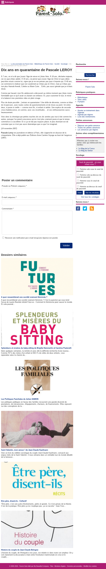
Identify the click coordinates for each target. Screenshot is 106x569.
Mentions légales (60, 566)
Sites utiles (82, 99)
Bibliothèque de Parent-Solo (44, 64)
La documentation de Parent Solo (22, 64)
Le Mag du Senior (86, 151)
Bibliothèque (82, 97)
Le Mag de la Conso (87, 148)
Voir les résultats (92, 193)
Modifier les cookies (90, 566)
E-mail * (9, 197)
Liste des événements (86, 117)
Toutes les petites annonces (89, 128)
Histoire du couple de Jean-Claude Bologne (19, 550)
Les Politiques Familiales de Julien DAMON (19, 399)
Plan (51, 566)
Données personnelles (74, 566)
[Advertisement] (53, 39)
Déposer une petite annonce (89, 126)
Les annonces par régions (88, 130)
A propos (81, 102)
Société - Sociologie (61, 64)
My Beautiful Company (41, 566)
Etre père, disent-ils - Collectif (13, 501)
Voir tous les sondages (90, 197)
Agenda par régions (85, 115)
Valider (66, 245)
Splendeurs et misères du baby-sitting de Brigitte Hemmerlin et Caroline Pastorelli (36, 348)
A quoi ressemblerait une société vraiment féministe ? (24, 297)
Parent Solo (90, 87)
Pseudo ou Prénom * (14, 186)
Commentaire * (8, 209)
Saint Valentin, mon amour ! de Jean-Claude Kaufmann (24, 450)
